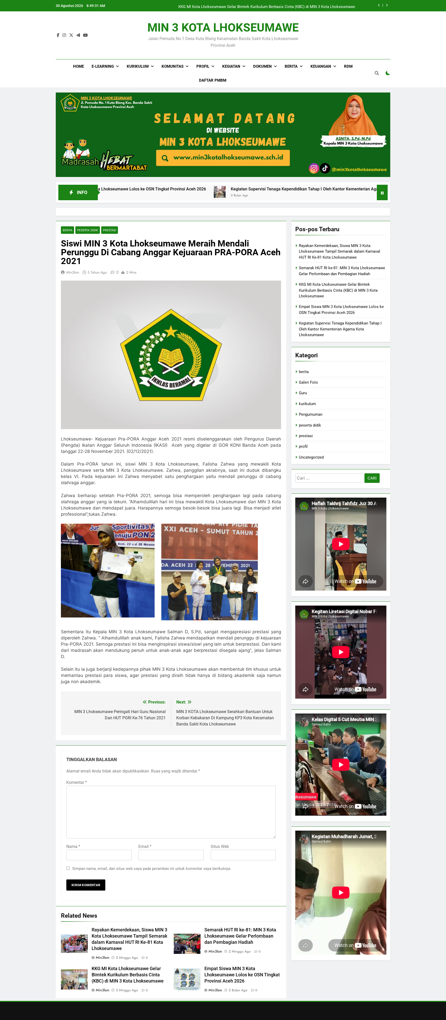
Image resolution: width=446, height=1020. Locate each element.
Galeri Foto (308, 382)
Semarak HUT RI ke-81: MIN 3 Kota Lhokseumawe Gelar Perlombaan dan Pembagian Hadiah (240, 936)
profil (303, 446)
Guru (303, 393)
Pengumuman (310, 414)
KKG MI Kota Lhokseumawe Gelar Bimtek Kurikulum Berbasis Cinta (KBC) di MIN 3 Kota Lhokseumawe (266, 6)
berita (67, 230)
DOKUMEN (262, 66)
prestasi (109, 230)
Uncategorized (311, 457)
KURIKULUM (138, 66)
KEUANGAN (320, 66)
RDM (348, 66)
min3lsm (72, 272)
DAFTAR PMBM (212, 80)
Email (145, 846)
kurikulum (307, 403)
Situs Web (220, 846)
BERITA (291, 66)
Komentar (76, 782)
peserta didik (87, 230)
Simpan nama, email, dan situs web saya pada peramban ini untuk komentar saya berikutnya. (151, 868)
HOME (78, 66)
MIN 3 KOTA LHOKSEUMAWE (223, 27)
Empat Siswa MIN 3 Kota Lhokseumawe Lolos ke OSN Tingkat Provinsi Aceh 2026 (242, 975)
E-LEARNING (103, 66)
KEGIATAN (231, 66)
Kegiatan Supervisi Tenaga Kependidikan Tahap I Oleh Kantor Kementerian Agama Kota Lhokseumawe (272, 189)
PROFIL (202, 66)
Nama (73, 846)
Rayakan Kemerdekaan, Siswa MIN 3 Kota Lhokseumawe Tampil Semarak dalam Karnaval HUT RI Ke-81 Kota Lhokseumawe (339, 251)
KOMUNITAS (173, 66)
